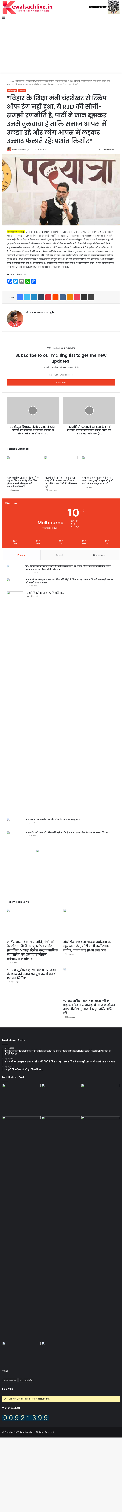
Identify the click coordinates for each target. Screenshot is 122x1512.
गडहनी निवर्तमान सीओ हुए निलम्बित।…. (44, 592)
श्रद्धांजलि (28, 1380)
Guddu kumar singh (20, 149)
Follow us (7, 1389)
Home (11, 81)
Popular (21, 555)
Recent (59, 555)
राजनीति (22, 90)
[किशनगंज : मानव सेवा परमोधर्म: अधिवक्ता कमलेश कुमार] (15, 823)
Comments (99, 555)
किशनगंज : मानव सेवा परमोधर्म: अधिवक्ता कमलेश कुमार (52, 819)
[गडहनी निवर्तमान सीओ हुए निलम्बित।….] (15, 703)
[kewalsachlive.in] (61, 7)
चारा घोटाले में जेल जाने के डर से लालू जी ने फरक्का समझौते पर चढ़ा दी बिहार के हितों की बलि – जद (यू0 (61, 482)
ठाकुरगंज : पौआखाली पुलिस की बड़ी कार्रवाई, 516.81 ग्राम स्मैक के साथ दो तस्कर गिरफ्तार (68, 832)
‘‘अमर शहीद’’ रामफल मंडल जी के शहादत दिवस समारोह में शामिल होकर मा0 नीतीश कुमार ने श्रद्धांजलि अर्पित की (23, 482)
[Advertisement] (61, 43)
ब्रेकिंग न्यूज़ (20, 81)
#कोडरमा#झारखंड (10, 1380)
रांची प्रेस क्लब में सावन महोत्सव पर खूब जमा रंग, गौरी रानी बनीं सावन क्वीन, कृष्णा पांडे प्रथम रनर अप (87, 946)
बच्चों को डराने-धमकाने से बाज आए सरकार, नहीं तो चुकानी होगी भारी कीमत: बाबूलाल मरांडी (97, 480)
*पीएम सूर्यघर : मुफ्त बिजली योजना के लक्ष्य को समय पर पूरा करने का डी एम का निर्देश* (31, 974)
